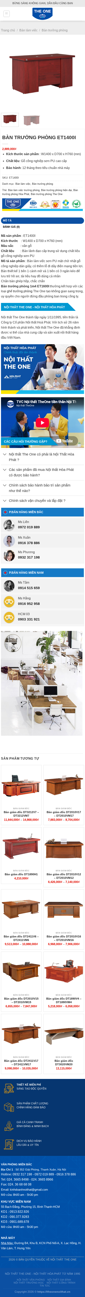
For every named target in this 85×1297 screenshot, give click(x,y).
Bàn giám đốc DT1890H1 (21, 874)
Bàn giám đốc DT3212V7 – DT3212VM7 (21, 814)
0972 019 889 (29, 527)
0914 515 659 (29, 588)
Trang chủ (8, 30)
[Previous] (7, 75)
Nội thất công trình (61, 1282)
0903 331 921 (29, 619)
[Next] (77, 75)
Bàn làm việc (28, 30)
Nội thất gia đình (59, 1279)
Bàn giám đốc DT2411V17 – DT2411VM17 (21, 1062)
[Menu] (6, 14)
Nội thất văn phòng (31, 1279)
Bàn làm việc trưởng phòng (24, 190)
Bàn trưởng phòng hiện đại (56, 190)
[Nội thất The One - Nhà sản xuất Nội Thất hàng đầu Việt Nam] (42, 14)
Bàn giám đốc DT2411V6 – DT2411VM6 (21, 938)
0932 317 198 (29, 557)
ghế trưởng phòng (19, 291)
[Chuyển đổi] (5, 454)
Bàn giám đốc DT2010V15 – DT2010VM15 (21, 1000)
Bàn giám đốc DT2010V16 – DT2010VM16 (64, 938)
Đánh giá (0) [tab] (11, 226)
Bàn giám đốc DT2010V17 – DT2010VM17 (64, 814)
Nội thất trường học (29, 1282)
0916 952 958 (29, 604)
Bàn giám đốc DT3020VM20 (64, 1062)
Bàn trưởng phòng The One (46, 194)
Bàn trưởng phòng (55, 30)
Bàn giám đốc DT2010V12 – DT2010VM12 (64, 876)
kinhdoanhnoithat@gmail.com (29, 1189)
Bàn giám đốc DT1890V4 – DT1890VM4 (63, 1000)
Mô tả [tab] (7, 220)
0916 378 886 (29, 543)
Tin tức (45, 1285)
